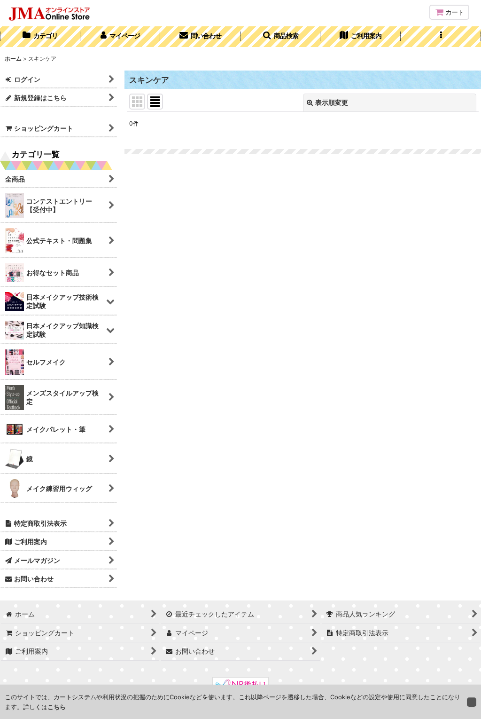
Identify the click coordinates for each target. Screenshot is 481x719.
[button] (280, 36)
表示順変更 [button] (331, 102)
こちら (56, 707)
